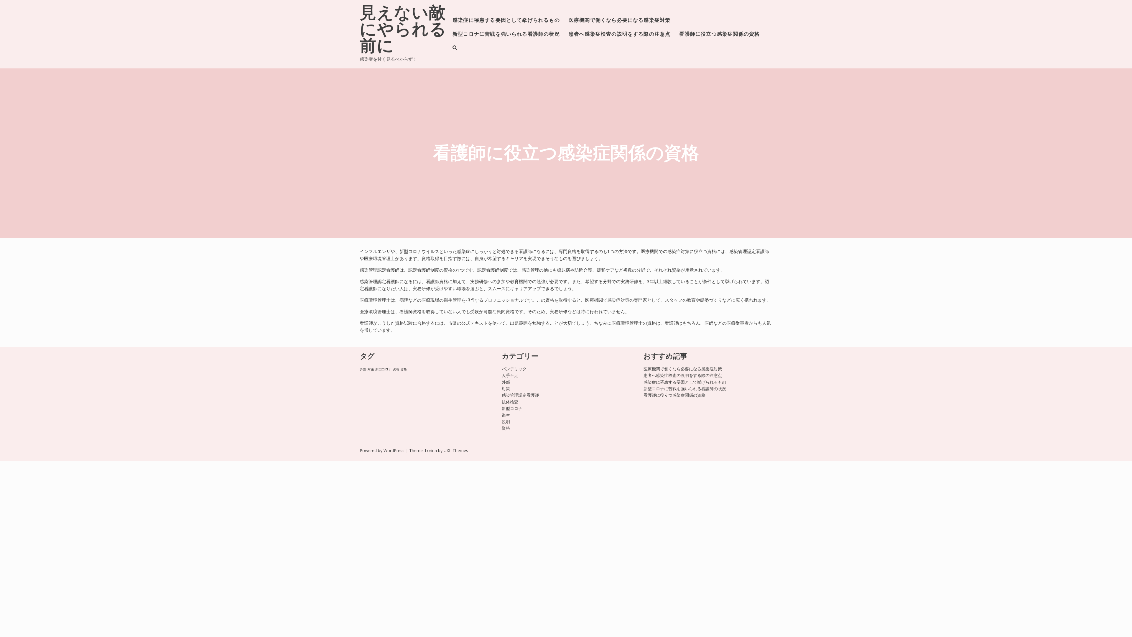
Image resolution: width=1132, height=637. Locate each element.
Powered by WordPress (382, 450)
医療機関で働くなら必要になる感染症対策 (620, 20)
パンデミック (514, 369)
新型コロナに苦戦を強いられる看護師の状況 (506, 34)
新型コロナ (383, 369)
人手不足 (510, 375)
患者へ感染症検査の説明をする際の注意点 (620, 34)
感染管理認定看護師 (520, 395)
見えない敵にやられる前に (403, 30)
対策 (371, 369)
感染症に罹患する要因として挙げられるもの (506, 20)
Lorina (431, 450)
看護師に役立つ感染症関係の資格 (719, 34)
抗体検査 (510, 402)
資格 (403, 369)
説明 (396, 369)
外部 (363, 369)
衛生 (506, 415)
